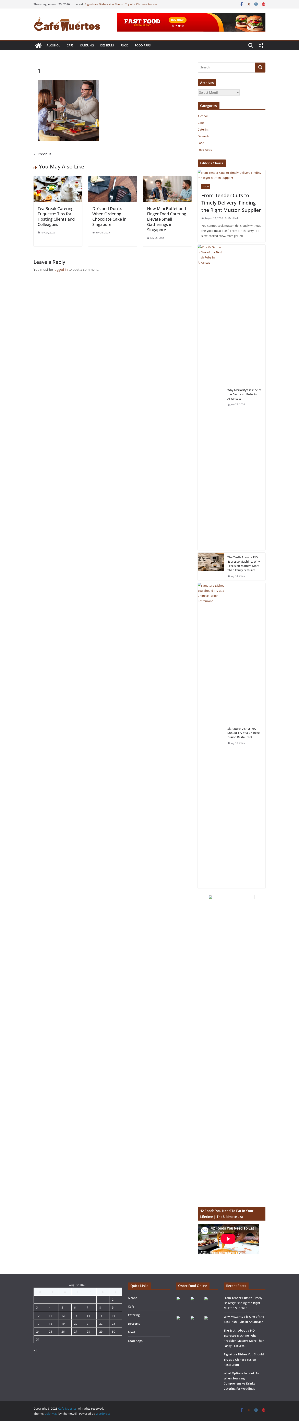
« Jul (36, 1350)
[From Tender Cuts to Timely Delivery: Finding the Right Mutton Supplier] (231, 175)
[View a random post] (260, 45)
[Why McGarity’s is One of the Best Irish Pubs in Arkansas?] (211, 397)
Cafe (70, 45)
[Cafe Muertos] (38, 45)
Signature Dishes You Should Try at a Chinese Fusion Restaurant (243, 733)
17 (37, 1323)
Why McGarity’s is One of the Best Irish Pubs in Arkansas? (244, 394)
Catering (87, 45)
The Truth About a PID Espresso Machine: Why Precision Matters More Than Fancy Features (123, 6)
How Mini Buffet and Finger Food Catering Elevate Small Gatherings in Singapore (166, 219)
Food (124, 45)
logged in (61, 269)
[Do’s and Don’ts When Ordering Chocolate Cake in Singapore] (112, 179)
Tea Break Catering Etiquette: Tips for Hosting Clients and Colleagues (56, 216)
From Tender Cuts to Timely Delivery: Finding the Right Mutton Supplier (231, 202)
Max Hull (233, 218)
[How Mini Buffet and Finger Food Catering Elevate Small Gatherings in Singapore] (167, 179)
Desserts (107, 45)
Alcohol (53, 45)
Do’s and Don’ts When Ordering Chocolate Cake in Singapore (109, 216)
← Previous (42, 154)
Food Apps (143, 45)
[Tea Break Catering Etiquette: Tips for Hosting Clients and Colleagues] (58, 179)
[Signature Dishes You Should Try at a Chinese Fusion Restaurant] (211, 736)
